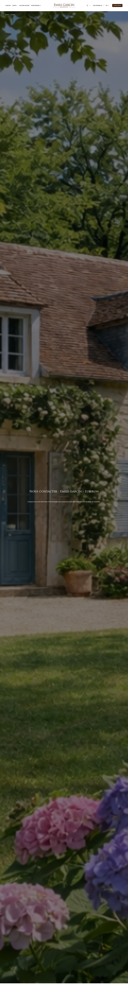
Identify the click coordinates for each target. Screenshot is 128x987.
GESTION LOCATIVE (24, 5)
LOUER (14, 5)
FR (106, 5)
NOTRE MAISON (35, 5)
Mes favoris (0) (97, 5)
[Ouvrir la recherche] (87, 5)
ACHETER (8, 5)
